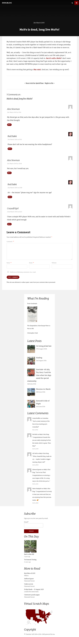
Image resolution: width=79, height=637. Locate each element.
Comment (10, 241)
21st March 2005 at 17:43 (15, 139)
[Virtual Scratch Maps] (39, 626)
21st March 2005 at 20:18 (14, 163)
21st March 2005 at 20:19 (15, 187)
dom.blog (7, 3)
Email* (26, 522)
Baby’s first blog (44, 434)
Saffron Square (29, 579)
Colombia (45, 418)
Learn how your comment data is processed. (42, 282)
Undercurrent (28, 584)
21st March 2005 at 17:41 (14, 112)
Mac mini (37, 69)
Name (9, 263)
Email (31, 263)
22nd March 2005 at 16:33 (14, 212)
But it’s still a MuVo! (53, 58)
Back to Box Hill (29, 554)
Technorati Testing (30, 560)
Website (54, 263)
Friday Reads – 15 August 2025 (34, 589)
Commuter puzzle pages (32, 595)
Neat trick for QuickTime (35, 83)
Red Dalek (12, 136)
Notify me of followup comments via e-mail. (23, 272)
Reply (9, 124)
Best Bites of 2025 (29, 573)
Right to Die (49, 83)
